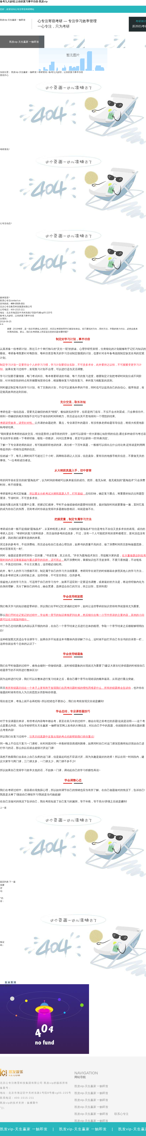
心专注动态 (5, 223)
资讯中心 (4, 75)
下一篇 (12, 882)
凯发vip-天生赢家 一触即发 (12, 20)
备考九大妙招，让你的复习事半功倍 (66, 72)
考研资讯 (42, 72)
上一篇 (3, 807)
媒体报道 (4, 297)
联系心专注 (121, 1113)
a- (3, 324)
